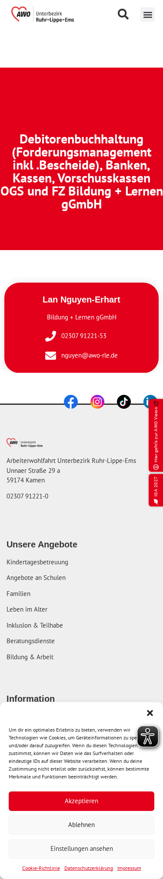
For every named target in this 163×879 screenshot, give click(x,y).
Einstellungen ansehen (81, 848)
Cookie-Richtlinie (41, 868)
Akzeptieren (81, 801)
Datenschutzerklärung (88, 868)
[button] (147, 14)
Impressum (129, 868)
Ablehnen (81, 824)
